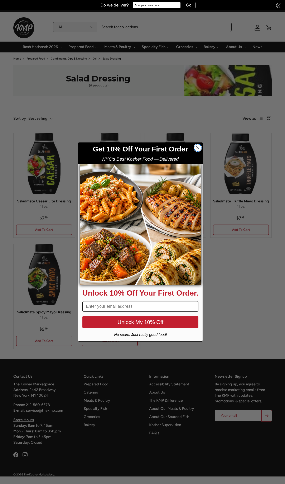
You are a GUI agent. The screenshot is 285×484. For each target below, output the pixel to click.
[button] (277, 5)
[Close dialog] (197, 147)
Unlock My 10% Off (140, 322)
